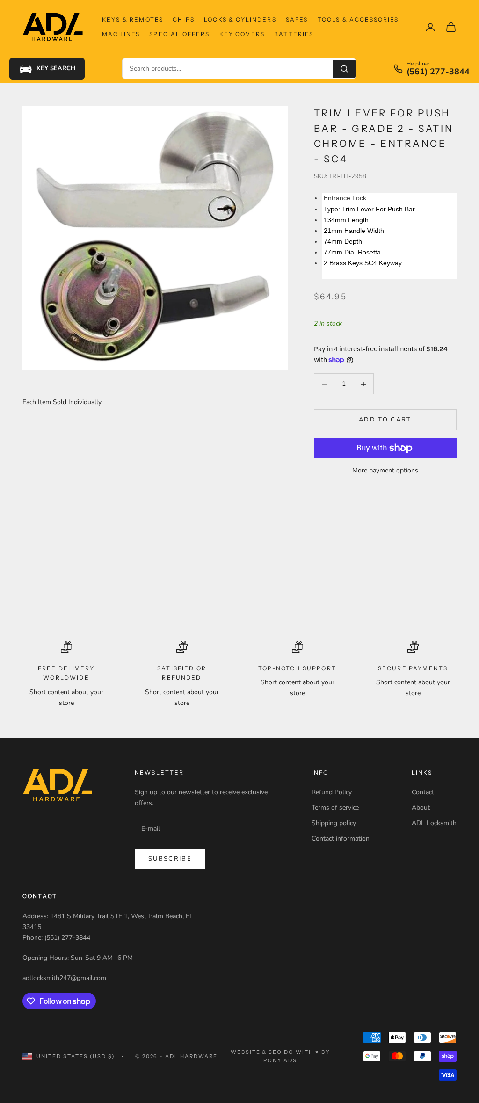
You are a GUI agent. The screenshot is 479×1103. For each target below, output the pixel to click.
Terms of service (335, 807)
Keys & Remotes (132, 19)
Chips (184, 19)
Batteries (293, 33)
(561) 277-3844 (438, 72)
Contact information (341, 838)
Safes (297, 19)
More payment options (385, 470)
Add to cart (385, 419)
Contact (423, 792)
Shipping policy (334, 823)
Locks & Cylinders (240, 19)
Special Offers (179, 33)
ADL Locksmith (434, 823)
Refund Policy (332, 792)
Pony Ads (280, 1060)
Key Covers (242, 33)
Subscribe (170, 859)
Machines (121, 33)
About (421, 807)
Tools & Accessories (358, 19)
